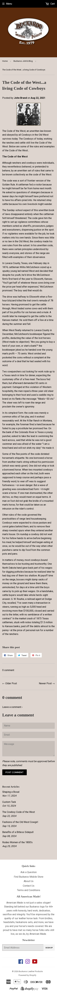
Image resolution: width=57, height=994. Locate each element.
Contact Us (28, 885)
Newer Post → (47, 683)
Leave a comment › (12, 707)
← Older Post (9, 683)
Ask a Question (29, 872)
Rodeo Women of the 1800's (17, 842)
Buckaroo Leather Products (31, 971)
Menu (9, 3)
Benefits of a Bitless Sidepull (17, 832)
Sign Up (49, 947)
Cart (52, 3)
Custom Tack (9, 802)
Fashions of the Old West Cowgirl (20, 822)
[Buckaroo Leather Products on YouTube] (34, 962)
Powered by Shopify (27, 975)
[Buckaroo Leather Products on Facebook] (20, 962)
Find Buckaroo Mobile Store (28, 876)
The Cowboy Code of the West (18, 812)
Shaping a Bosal (10, 791)
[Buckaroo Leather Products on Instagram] (27, 962)
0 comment (8, 670)
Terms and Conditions (28, 890)
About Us (28, 881)
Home (5, 61)
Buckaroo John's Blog (23, 61)
